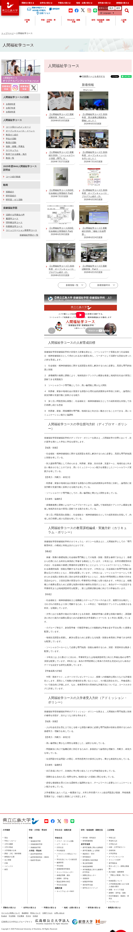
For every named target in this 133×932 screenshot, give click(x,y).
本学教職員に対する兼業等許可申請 (93, 871)
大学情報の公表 (10, 850)
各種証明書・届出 (63, 875)
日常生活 (60, 847)
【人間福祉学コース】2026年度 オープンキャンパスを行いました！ (94, 155)
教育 (6, 869)
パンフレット (114, 902)
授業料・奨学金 (62, 878)
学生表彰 (60, 866)
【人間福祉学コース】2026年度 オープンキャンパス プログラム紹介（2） (62, 269)
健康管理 (60, 863)
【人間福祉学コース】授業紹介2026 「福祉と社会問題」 (94, 231)
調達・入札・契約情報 (12, 853)
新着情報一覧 (72, 285)
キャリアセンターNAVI (65, 891)
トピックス (8, 866)
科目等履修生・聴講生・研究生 (119, 897)
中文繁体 (20, 916)
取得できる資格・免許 (16, 154)
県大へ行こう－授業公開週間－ (119, 867)
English (4, 916)
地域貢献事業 (88, 866)
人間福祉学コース (12, 120)
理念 (6, 838)
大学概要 (27, 21)
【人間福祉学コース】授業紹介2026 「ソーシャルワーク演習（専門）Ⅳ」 (62, 155)
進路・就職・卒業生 (15, 146)
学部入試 (112, 838)
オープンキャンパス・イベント (20, 131)
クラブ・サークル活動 (65, 841)
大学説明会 (113, 853)
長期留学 (86, 878)
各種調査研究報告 (63, 869)
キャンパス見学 (115, 860)
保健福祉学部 (10, 208)
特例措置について (115, 881)
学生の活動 (11, 139)
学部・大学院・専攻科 (48, 21)
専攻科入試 (113, 841)
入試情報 (123, 21)
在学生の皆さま (46, 3)
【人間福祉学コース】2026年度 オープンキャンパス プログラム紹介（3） (95, 193)
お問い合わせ (59, 913)
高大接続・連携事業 (116, 872)
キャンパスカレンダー (65, 872)
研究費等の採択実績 (90, 860)
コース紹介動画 (13, 177)
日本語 (35, 916)
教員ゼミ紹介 (12, 135)
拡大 (111, 8)
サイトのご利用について (10, 913)
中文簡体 (12, 916)
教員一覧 (10, 158)
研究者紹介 (87, 857)
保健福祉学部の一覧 (29, 235)
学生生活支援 (62, 885)
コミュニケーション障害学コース (21, 230)
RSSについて (35, 913)
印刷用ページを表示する (93, 76)
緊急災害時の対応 (63, 882)
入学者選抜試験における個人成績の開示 (119, 885)
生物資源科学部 (36, 844)
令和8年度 (10, 104)
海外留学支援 (88, 885)
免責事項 (25, 913)
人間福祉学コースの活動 (16, 97)
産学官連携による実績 (91, 851)
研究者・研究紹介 (89, 838)
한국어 (28, 916)
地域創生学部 (36, 841)
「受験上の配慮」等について (119, 876)
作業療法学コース (14, 226)
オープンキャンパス (116, 857)
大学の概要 (8, 844)
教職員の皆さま (122, 3)
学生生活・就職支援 (73, 21)
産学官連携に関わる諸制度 (93, 847)
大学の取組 (8, 847)
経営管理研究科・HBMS (40, 857)
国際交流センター (89, 875)
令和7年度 (10, 108)
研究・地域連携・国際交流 (101, 21)
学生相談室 (61, 851)
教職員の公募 (9, 857)
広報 (6, 863)
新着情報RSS (103, 285)
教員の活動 (11, 142)
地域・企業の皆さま (84, 3)
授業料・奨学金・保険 (117, 893)
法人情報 (7, 860)
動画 (5, 185)
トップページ (7, 33)
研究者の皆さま (104, 3)
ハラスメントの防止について (67, 855)
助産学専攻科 (36, 860)
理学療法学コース (14, 222)
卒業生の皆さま (64, 3)
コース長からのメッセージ (18, 127)
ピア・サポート (62, 844)
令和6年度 (10, 112)
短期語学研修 (88, 882)
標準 (118, 8)
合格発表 (112, 850)
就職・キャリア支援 (116, 890)
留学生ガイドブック (90, 888)
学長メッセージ (10, 841)
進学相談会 (113, 863)
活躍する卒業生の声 (15, 215)
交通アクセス (47, 913)
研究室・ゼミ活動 (14, 200)
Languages (107, 13)
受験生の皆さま (28, 3)
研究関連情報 (88, 841)
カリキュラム (12, 150)
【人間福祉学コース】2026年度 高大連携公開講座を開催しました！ (94, 117)
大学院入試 (113, 844)
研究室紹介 (11, 196)
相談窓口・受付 (88, 854)
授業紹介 (10, 192)
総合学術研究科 (36, 854)
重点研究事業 (88, 863)
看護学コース (12, 219)
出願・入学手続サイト (117, 847)
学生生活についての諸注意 (67, 859)
